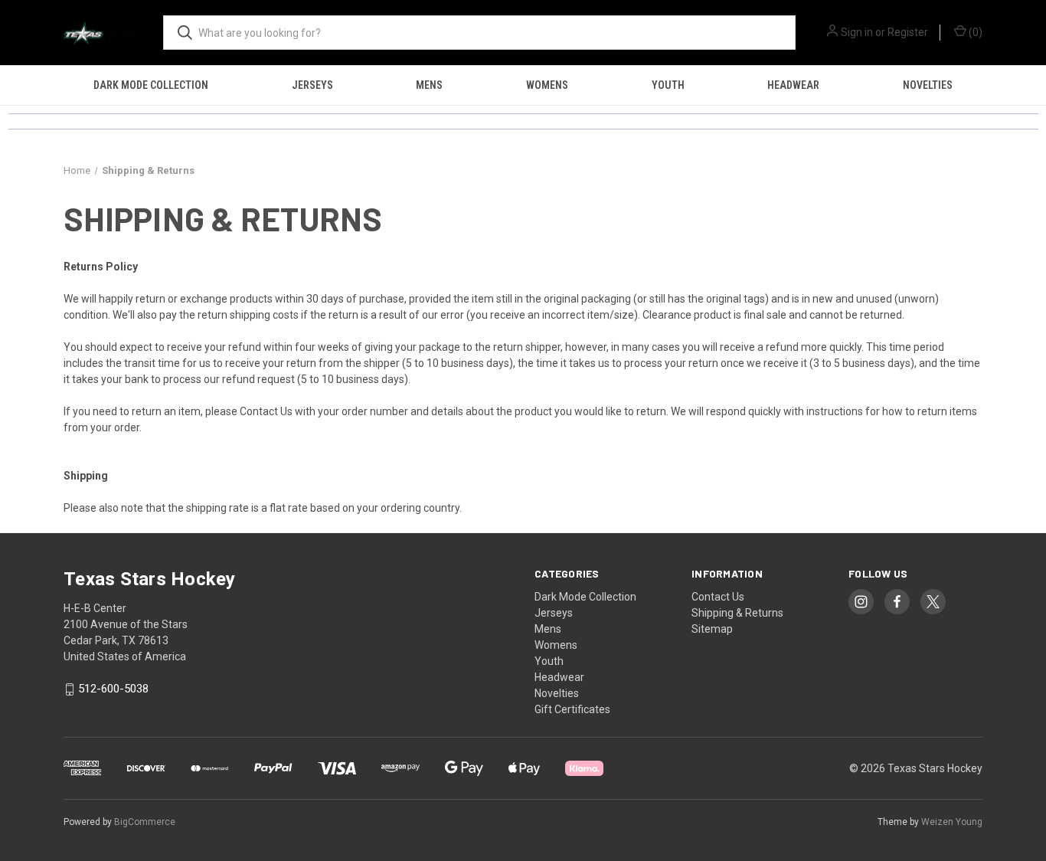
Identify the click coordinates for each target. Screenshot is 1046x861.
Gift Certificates (572, 709)
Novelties (928, 85)
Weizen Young (951, 822)
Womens (547, 85)
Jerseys (312, 85)
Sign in (857, 32)
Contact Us (266, 411)
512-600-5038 (113, 689)
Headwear (793, 85)
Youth (668, 85)
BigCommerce (144, 822)
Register (907, 32)
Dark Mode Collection (150, 85)
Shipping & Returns (737, 613)
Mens (429, 85)
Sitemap (712, 629)
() (974, 32)
